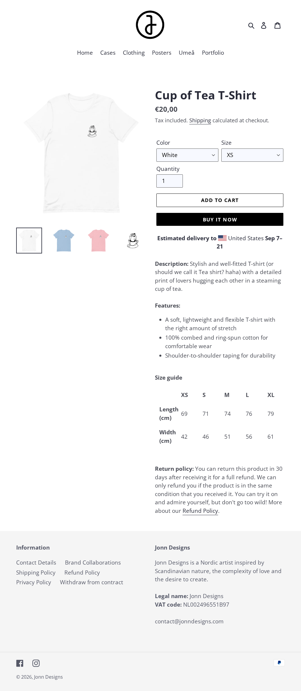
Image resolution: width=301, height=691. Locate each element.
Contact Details (36, 562)
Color (163, 142)
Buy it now (220, 219)
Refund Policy (200, 511)
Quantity (168, 169)
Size (226, 142)
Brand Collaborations (93, 562)
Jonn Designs (48, 677)
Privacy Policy (33, 582)
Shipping (200, 120)
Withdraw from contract (91, 582)
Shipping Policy (36, 572)
